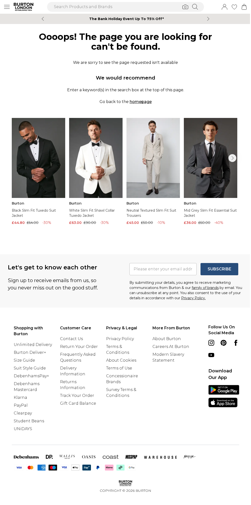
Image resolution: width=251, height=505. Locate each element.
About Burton (166, 338)
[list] (125, 178)
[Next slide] (208, 19)
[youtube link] (211, 355)
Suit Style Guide (30, 368)
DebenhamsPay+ (31, 376)
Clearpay (23, 413)
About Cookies (121, 360)
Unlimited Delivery (33, 344)
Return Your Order (79, 346)
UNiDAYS (23, 428)
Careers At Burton (170, 346)
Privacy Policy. (193, 298)
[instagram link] (211, 343)
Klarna (20, 397)
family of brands (205, 288)
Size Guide (24, 360)
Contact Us (71, 338)
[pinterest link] (223, 343)
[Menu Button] (7, 7)
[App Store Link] (223, 396)
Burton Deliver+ (30, 352)
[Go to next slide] (232, 158)
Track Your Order (77, 395)
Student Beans (29, 421)
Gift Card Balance (78, 403)
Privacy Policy (120, 338)
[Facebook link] (236, 343)
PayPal (21, 405)
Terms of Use (119, 368)
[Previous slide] (43, 19)
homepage (141, 101)
